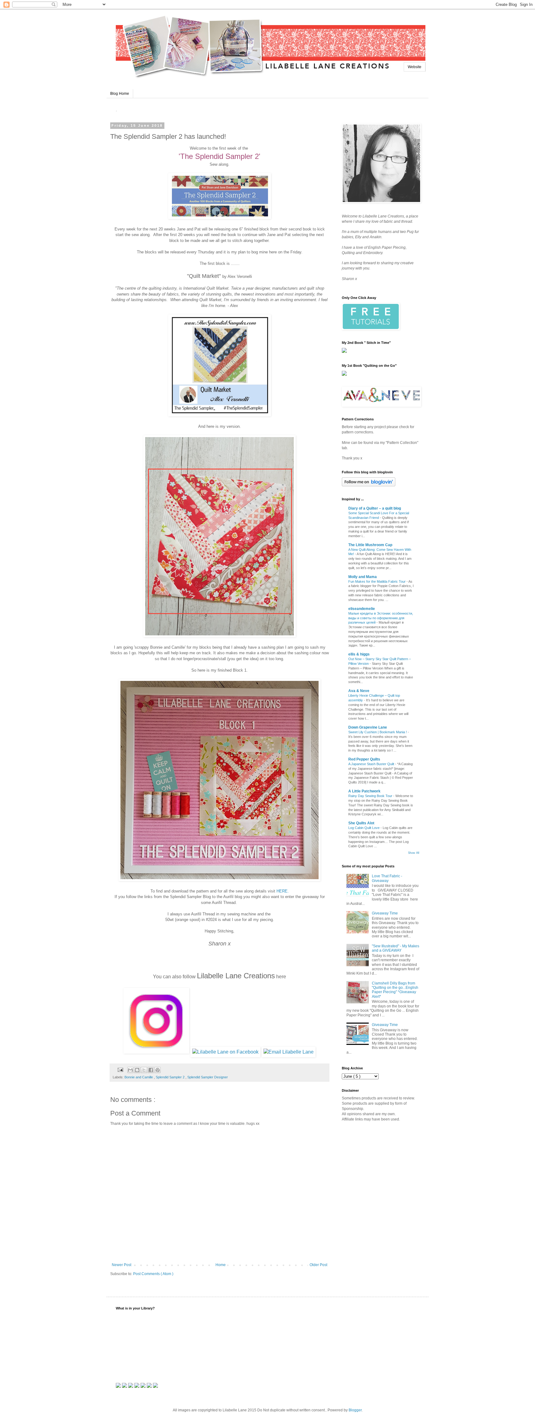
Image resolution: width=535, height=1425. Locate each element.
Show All (413, 852)
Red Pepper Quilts (364, 759)
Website (414, 67)
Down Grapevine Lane (367, 727)
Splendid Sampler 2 (170, 1077)
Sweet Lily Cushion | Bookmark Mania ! (378, 732)
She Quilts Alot (361, 823)
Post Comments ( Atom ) (153, 1274)
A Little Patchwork (364, 791)
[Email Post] (120, 1070)
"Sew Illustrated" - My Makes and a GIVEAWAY (395, 948)
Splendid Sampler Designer (207, 1077)
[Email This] (130, 1070)
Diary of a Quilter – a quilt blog (374, 508)
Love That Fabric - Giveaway (387, 878)
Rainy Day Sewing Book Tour (370, 796)
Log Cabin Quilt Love (364, 828)
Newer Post (121, 1265)
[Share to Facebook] (151, 1070)
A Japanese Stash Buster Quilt (371, 764)
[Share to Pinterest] (157, 1070)
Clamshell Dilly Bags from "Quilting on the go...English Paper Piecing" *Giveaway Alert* (395, 990)
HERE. (282, 891)
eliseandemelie (361, 609)
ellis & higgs (359, 654)
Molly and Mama (362, 577)
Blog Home (119, 93)
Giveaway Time (385, 913)
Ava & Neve (358, 691)
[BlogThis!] (137, 1070)
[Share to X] (144, 1070)
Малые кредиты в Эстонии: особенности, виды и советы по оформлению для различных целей (380, 618)
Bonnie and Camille (139, 1077)
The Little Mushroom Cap (370, 545)
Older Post (318, 1265)
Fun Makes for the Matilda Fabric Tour (377, 581)
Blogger (355, 1410)
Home (220, 1265)
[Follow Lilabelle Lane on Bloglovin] (368, 485)
